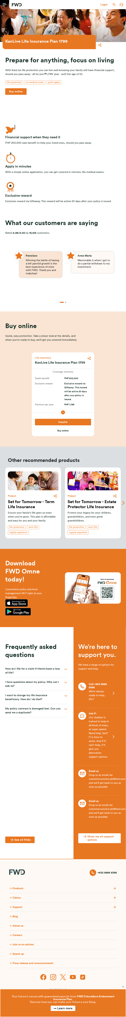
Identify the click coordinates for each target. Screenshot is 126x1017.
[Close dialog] (123, 986)
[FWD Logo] (17, 4)
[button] (104, 4)
